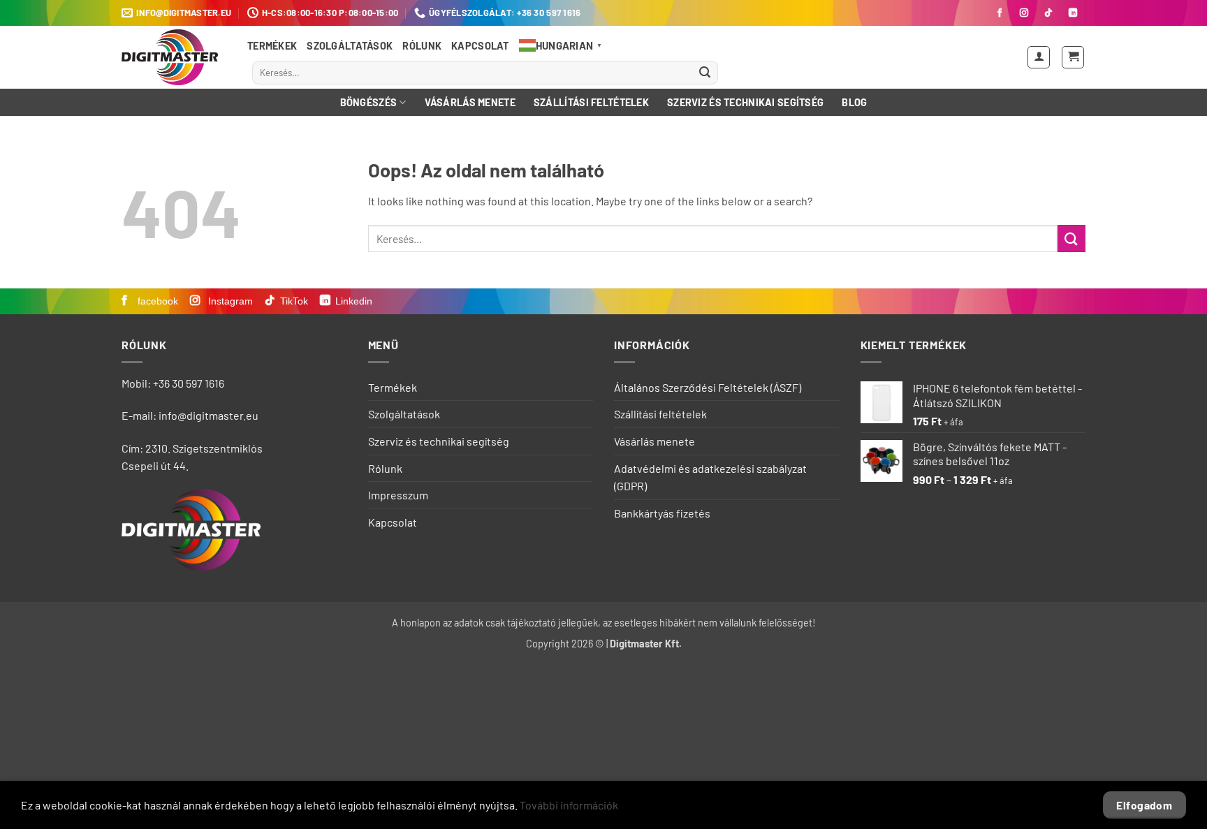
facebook (156, 301)
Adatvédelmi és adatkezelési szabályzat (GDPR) (710, 477)
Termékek (272, 46)
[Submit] (705, 73)
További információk (569, 805)
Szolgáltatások (350, 46)
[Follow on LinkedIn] (1073, 13)
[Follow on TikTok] (1048, 13)
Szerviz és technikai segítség (745, 102)
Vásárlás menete (470, 102)
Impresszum (398, 494)
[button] (1038, 57)
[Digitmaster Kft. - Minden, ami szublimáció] (174, 57)
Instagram (229, 301)
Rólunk (421, 46)
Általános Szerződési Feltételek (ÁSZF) (707, 387)
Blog (854, 102)
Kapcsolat (480, 46)
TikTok (294, 301)
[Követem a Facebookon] (999, 13)
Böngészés (368, 102)
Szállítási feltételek (591, 102)
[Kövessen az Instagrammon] (1024, 13)
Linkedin (353, 301)
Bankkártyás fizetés (662, 513)
